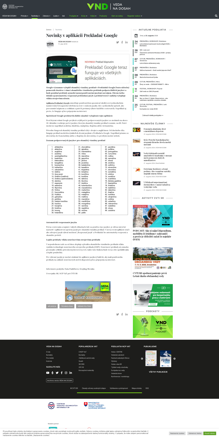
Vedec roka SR (116, 364)
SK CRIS (81, 364)
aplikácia (52, 306)
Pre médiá (50, 358)
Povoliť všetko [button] (210, 433)
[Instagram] (66, 372)
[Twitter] (57, 372)
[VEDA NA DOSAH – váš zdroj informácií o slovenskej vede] (108, 6)
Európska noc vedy (118, 370)
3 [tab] (156, 369)
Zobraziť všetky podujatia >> (152, 115)
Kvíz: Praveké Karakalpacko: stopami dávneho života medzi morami (157, 142)
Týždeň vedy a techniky (119, 367)
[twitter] (117, 42)
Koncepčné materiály (86, 370)
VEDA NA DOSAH (64, 42)
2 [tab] (153, 369)
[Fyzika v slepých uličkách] (151, 358)
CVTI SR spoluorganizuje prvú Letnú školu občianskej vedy (150, 274)
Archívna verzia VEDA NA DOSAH (59, 380)
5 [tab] (163, 369)
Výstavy (114, 361)
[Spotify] (52, 372)
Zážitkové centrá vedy (87, 358)
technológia (67, 306)
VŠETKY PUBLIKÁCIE (158, 372)
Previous (142, 359)
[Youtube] (47, 372)
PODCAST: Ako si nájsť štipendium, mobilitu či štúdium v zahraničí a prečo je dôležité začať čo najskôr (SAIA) (152, 235)
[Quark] (165, 358)
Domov (48, 30)
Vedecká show (116, 373)
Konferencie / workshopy (120, 376)
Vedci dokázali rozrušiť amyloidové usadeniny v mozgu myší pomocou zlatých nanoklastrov (158, 156)
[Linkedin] (70, 372)
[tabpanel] (151, 358)
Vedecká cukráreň (117, 355)
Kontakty (49, 355)
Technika (58, 30)
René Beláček (160, 163)
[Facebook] (62, 372)
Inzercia (49, 361)
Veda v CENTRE (116, 352)
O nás (48, 352)
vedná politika (84, 306)
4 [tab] (160, 369)
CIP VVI (81, 367)
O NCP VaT (83, 352)
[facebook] (122, 42)
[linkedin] (126, 42)
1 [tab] (150, 369)
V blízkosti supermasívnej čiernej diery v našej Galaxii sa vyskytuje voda (157, 184)
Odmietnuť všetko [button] (195, 433)
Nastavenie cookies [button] (177, 433)
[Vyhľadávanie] (216, 16)
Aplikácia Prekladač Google (58, 103)
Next (174, 359)
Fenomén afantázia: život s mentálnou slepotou (155, 130)
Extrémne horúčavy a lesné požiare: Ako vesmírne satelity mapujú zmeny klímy (157, 171)
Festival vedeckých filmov (120, 358)
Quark (81, 361)
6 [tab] (167, 369)
